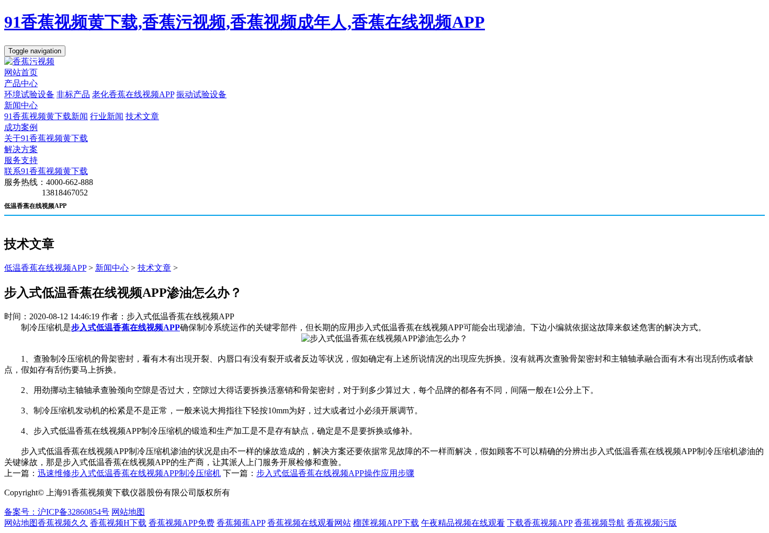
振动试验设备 (201, 94)
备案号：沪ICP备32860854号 (56, 511)
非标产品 (73, 94)
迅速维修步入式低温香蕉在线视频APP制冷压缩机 (129, 473)
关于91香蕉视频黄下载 (46, 138)
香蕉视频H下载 (118, 522)
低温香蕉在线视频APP (45, 267)
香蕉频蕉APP (241, 522)
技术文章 (142, 116)
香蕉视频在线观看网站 (309, 522)
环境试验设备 (29, 94)
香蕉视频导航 (599, 522)
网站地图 (128, 511)
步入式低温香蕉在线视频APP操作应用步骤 (335, 473)
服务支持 (21, 160)
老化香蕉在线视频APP (133, 94)
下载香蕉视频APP (539, 522)
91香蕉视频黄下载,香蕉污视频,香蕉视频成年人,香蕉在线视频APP (244, 22)
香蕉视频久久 (63, 522)
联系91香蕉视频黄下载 (46, 171)
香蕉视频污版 (652, 522)
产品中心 (21, 83)
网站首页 (21, 72)
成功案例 (21, 127)
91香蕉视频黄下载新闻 (46, 116)
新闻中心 (21, 105)
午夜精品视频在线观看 (463, 522)
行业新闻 (106, 116)
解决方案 (21, 149)
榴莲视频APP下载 (386, 522)
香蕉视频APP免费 (181, 522)
